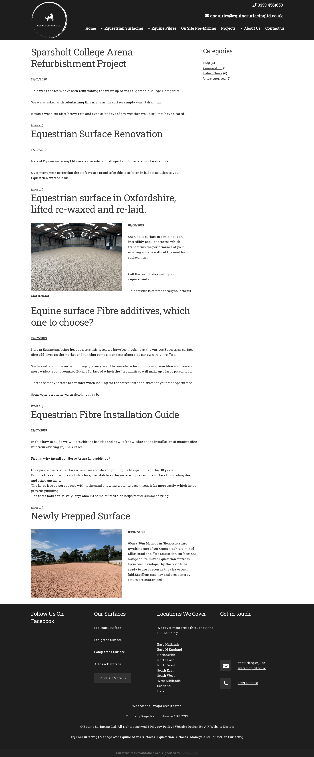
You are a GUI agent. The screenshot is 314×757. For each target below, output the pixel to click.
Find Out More (111, 678)
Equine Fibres (164, 28)
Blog (206, 63)
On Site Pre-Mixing (198, 28)
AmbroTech (189, 753)
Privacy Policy (161, 726)
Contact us (275, 28)
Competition (212, 68)
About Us (252, 28)
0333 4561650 (270, 5)
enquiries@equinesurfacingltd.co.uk (246, 15)
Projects (228, 28)
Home (90, 28)
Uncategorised (214, 78)
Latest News (212, 73)
